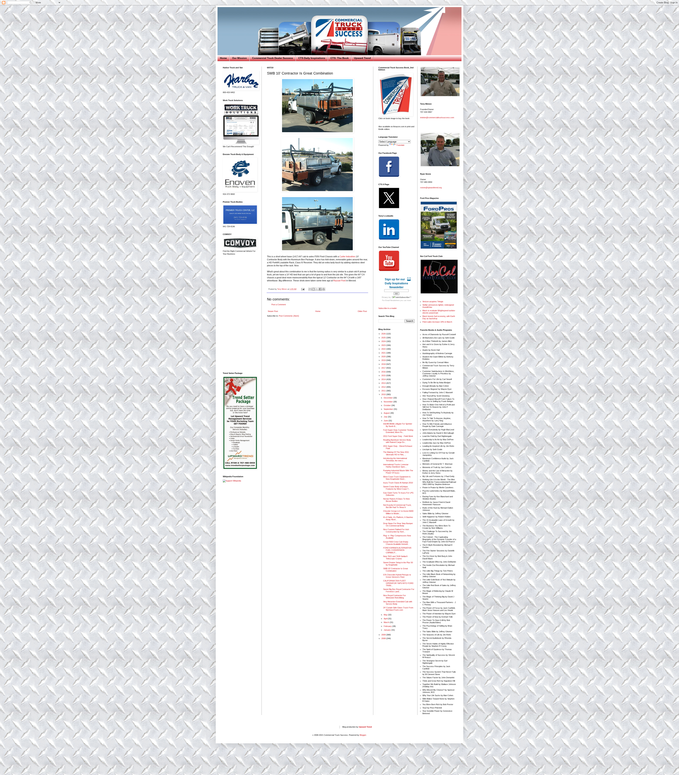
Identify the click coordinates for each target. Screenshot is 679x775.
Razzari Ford (339, 280)
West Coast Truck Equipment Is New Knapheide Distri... (397, 478)
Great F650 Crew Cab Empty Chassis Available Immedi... (396, 543)
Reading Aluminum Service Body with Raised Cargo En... (397, 441)
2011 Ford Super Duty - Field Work (398, 436)
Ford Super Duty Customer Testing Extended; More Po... (398, 431)
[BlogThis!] (313, 289)
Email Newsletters (392, 300)
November (388, 402)
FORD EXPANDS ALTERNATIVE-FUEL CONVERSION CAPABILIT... (397, 550)
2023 (383, 345)
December (388, 398)
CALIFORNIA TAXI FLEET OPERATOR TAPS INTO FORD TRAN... (398, 583)
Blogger (363, 735)
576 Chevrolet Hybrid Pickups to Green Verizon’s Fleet (397, 576)
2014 (383, 379)
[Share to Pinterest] (323, 289)
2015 (383, 375)
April (386, 619)
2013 (383, 383)
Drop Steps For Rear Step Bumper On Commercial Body (398, 524)
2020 (383, 356)
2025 (383, 338)
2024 (383, 341)
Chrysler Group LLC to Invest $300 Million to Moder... (398, 512)
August (387, 413)
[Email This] (310, 289)
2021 (383, 353)
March (387, 622)
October (387, 405)
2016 (383, 372)
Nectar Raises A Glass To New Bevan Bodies (396, 500)
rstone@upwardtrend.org (431, 187)
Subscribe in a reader (387, 308)
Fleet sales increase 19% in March (437, 322)
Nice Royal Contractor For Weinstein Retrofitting (394, 596)
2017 (383, 368)
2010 (383, 394)
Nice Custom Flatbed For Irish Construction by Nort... (396, 530)
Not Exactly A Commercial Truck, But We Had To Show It (397, 506)
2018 (383, 364)
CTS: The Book (339, 58)
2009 (383, 635)
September (389, 409)
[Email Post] (302, 289)
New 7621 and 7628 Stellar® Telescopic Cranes (395, 557)
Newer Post (273, 311)
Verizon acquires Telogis (432, 301)
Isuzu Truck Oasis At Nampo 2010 (398, 483)
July (386, 417)
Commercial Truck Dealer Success (272, 58)
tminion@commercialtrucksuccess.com (437, 117)
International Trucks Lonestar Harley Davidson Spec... (395, 465)
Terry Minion (282, 289)
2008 (383, 638)
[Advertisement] (239, 314)
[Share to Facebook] (320, 289)
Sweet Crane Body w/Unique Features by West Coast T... (396, 488)
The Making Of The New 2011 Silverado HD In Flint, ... (396, 453)
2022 (383, 349)
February (388, 626)
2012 (383, 387)
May (386, 615)
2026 (383, 334)
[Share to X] (317, 289)
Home (223, 58)
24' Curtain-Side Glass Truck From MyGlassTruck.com (398, 609)
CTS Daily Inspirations (311, 58)
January (387, 630)
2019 (383, 360)
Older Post (362, 311)
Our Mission (239, 58)
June (386, 421)
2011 (383, 391)
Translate (400, 145)
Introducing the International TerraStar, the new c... (395, 459)
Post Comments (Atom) (289, 316)
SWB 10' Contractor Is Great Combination (395, 569)
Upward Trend (362, 58)
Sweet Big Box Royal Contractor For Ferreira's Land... (398, 590)
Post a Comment (278, 304)
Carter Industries (347, 256)
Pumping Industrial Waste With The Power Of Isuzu (398, 471)
